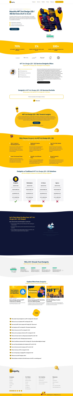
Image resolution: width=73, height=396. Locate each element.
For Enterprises (27, 388)
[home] (12, 2)
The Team (11, 380)
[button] (33, 2)
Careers (10, 385)
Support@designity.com (57, 387)
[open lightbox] (52, 19)
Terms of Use (14, 394)
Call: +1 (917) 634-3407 (56, 385)
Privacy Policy (19, 394)
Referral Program (55, 382)
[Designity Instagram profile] (15, 390)
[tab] (25, 69)
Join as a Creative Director (43, 382)
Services (26, 382)
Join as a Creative (42, 383)
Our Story (11, 378)
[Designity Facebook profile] (14, 390)
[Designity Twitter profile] (17, 390)
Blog (53, 378)
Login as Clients (28, 378)
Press (10, 387)
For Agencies (27, 387)
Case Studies (11, 383)
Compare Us (27, 385)
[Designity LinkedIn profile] (10, 390)
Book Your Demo (14, 29)
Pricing (26, 383)
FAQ (53, 383)
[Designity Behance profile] (21, 390)
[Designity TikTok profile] (19, 390)
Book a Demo (36, 122)
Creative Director (40, 146)
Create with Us (41, 380)
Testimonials (55, 380)
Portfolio (10, 382)
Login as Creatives (42, 378)
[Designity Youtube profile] (12, 390)
